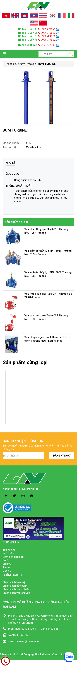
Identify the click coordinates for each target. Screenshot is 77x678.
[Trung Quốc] (43, 23)
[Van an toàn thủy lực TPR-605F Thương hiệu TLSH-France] (11, 279)
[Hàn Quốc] (52, 15)
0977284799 (48, 45)
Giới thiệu (8, 553)
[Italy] (71, 15)
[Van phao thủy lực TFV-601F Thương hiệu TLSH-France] (13, 236)
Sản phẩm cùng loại (25, 362)
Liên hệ (7, 570)
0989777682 (48, 39)
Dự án (6, 560)
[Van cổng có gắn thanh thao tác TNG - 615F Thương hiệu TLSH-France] (11, 344)
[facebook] (6, 496)
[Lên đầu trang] (71, 505)
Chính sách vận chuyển (16, 592)
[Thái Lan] (43, 15)
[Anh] (15, 15)
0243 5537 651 (22, 635)
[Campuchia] (24, 15)
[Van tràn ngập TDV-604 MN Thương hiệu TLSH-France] (12, 301)
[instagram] (23, 496)
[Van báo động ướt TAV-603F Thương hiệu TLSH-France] (11, 322)
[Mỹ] (34, 23)
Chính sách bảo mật (15, 582)
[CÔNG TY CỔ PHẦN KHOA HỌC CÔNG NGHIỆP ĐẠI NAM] (38, 5)
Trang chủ (9, 549)
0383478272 (48, 29)
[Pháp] (62, 15)
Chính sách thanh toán (16, 589)
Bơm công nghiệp (13, 556)
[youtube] (32, 496)
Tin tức (7, 567)
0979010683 (48, 32)
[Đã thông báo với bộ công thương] (38, 507)
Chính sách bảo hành (15, 585)
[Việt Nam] (6, 15)
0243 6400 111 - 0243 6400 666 (39, 628)
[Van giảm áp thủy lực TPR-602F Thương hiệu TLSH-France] (13, 257)
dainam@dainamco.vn (29, 641)
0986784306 (48, 36)
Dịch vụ (7, 563)
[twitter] (14, 496)
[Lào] (34, 15)
